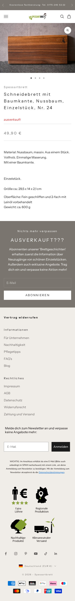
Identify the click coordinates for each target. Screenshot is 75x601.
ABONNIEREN (37, 295)
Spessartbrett (16, 87)
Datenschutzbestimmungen (51, 472)
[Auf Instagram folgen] (16, 554)
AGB (7, 393)
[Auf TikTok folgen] (46, 554)
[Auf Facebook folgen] (6, 554)
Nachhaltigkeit (14, 345)
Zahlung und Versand (19, 414)
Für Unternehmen (16, 338)
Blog (7, 366)
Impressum (12, 386)
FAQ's (8, 359)
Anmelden (60, 447)
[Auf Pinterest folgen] (26, 554)
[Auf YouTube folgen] (36, 554)
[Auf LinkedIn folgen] (56, 554)
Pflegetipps (12, 352)
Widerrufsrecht (15, 407)
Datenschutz (13, 400)
